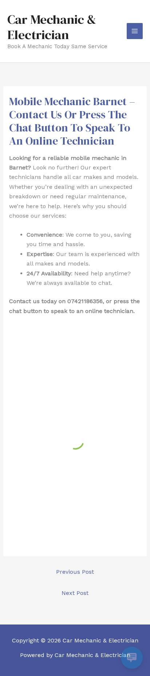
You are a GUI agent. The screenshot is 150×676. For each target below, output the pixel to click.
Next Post (75, 592)
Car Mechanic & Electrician (51, 27)
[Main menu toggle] (135, 31)
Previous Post (75, 571)
